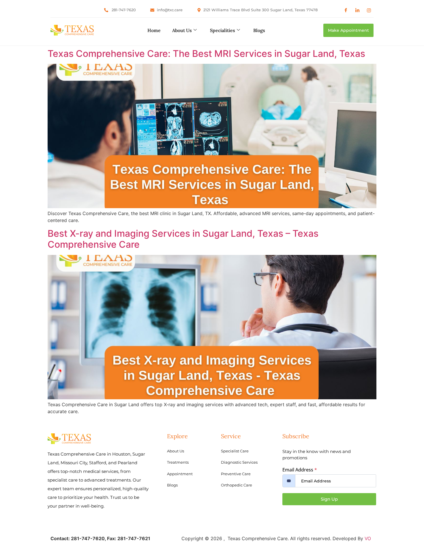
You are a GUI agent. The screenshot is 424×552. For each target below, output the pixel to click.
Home (154, 30)
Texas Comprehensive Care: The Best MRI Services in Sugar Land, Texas (206, 53)
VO (368, 538)
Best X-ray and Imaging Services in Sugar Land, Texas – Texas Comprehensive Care (183, 239)
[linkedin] (357, 10)
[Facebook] (346, 10)
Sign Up (329, 499)
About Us (182, 30)
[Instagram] (369, 10)
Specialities (222, 30)
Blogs (259, 30)
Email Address (299, 469)
